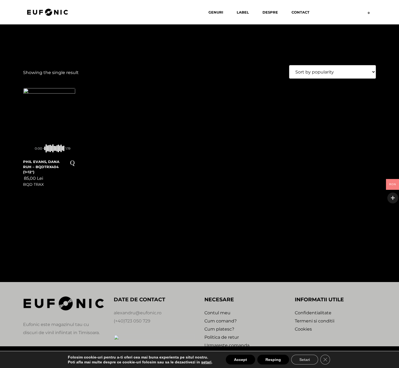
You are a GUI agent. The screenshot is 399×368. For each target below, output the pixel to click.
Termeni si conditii (314, 321)
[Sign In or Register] (338, 12)
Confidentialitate (313, 312)
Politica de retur (221, 337)
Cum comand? (220, 321)
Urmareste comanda (226, 345)
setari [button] (206, 362)
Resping (273, 359)
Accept (240, 359)
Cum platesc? (219, 329)
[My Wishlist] (353, 12)
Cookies (303, 329)
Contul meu (217, 312)
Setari (304, 359)
